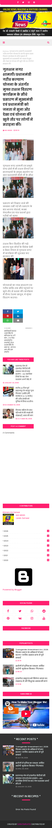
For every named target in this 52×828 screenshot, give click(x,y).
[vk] (20, 618)
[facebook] (17, 2)
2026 (26, 531)
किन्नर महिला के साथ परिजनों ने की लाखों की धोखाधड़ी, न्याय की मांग (24, 413)
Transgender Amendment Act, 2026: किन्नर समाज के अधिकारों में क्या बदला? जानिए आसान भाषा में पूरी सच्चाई (32, 653)
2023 (26, 545)
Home (5, 51)
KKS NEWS (8, 130)
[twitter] (23, 2)
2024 (26, 540)
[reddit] (44, 611)
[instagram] (29, 2)
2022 (26, 550)
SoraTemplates (24, 824)
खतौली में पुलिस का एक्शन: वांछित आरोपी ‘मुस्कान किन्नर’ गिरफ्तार (30, 667)
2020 (26, 560)
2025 (26, 536)
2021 (26, 555)
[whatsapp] (32, 611)
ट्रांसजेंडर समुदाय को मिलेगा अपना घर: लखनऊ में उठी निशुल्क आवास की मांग (32, 680)
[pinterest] (34, 2)
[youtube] (44, 618)
